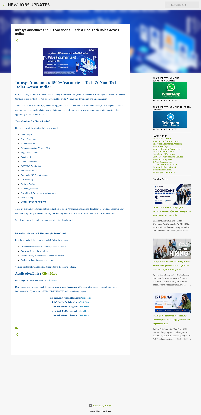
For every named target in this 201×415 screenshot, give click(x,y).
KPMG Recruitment (162, 162)
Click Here (49, 273)
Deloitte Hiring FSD (162, 159)
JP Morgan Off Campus (164, 172)
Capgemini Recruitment (164, 167)
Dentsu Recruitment (162, 170)
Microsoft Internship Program (167, 144)
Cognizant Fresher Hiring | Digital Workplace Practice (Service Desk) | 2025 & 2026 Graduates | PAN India (172, 211)
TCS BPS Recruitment (163, 151)
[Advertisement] (70, 378)
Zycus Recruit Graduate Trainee (168, 157)
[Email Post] (16, 329)
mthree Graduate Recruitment (167, 149)
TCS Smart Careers (162, 138)
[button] (16, 40)
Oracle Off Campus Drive (165, 164)
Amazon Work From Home (166, 141)
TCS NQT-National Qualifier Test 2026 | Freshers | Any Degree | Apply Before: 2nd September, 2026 (171, 320)
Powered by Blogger (102, 405)
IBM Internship (160, 146)
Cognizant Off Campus (164, 154)
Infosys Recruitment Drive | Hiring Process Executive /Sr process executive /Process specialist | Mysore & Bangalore (171, 266)
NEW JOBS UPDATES (29, 4)
